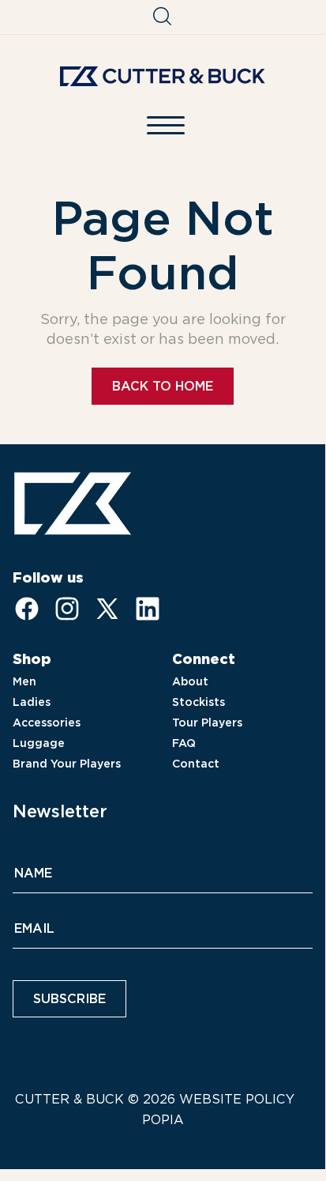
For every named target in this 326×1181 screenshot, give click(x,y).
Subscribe (69, 998)
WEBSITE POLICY (236, 1099)
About (190, 681)
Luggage (39, 743)
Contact (195, 763)
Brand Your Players (67, 763)
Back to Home (162, 386)
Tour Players (207, 722)
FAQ (184, 743)
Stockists (198, 702)
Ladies (32, 702)
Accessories (47, 722)
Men (24, 681)
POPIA (163, 1119)
